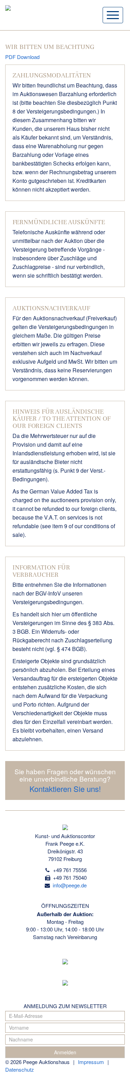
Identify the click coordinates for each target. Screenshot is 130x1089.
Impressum (91, 1061)
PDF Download (22, 56)
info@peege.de (69, 885)
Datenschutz (19, 1069)
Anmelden (65, 1052)
